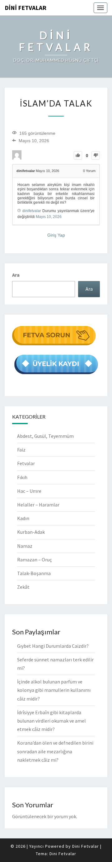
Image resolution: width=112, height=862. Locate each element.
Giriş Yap (56, 235)
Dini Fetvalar (25, 7)
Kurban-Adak (31, 532)
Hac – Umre (29, 491)
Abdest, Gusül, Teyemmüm (45, 436)
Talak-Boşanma (34, 573)
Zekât (23, 587)
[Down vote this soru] (95, 155)
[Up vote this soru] (78, 155)
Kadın (23, 518)
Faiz (21, 450)
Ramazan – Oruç (34, 559)
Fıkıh (22, 477)
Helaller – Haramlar (38, 504)
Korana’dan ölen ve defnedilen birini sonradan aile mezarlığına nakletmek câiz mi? (55, 751)
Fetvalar (26, 463)
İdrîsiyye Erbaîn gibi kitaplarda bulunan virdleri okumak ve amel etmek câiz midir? (51, 720)
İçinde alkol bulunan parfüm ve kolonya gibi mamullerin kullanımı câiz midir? (54, 689)
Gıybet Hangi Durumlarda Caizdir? (53, 646)
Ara (16, 275)
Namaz (24, 546)
